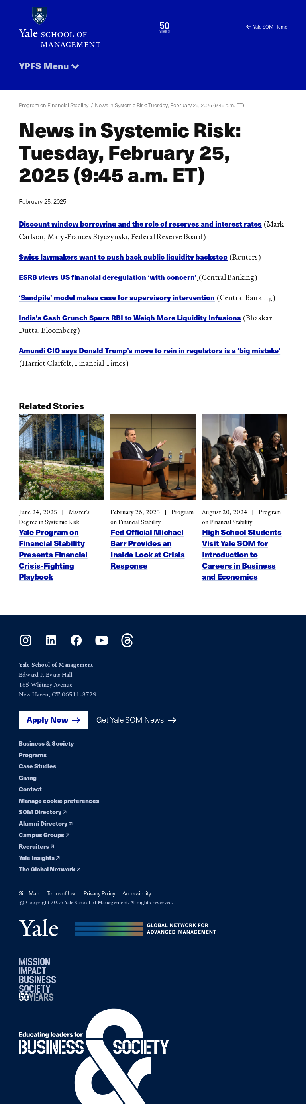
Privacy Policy (99, 893)
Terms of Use (61, 893)
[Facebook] (76, 644)
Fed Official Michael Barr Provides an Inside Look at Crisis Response (147, 548)
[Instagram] (26, 644)
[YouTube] (102, 644)
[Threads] (127, 644)
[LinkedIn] (51, 644)
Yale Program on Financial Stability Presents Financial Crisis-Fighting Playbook (53, 554)
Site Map (29, 893)
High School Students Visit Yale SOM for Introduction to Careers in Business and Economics (242, 554)
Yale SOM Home (270, 26)
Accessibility (136, 893)
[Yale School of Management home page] (86, 27)
